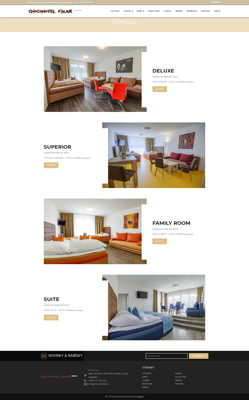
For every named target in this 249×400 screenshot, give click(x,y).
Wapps (140, 397)
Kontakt (205, 11)
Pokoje (127, 11)
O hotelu (115, 11)
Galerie (178, 11)
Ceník (139, 11)
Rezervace (192, 11)
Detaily (160, 89)
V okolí (167, 11)
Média (217, 11)
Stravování (153, 11)
